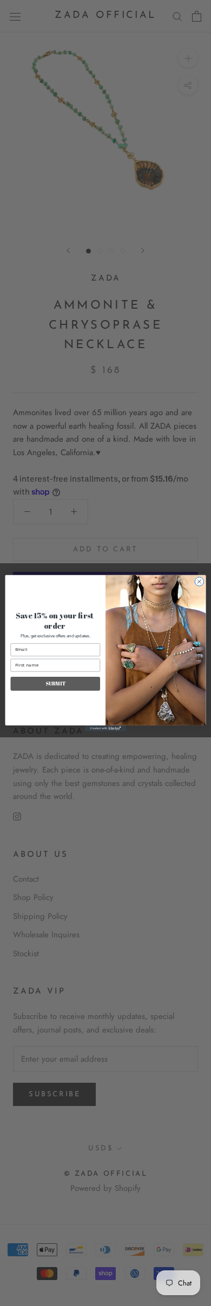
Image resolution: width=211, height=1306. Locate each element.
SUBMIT (55, 683)
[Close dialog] (199, 581)
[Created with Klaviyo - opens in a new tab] (105, 728)
